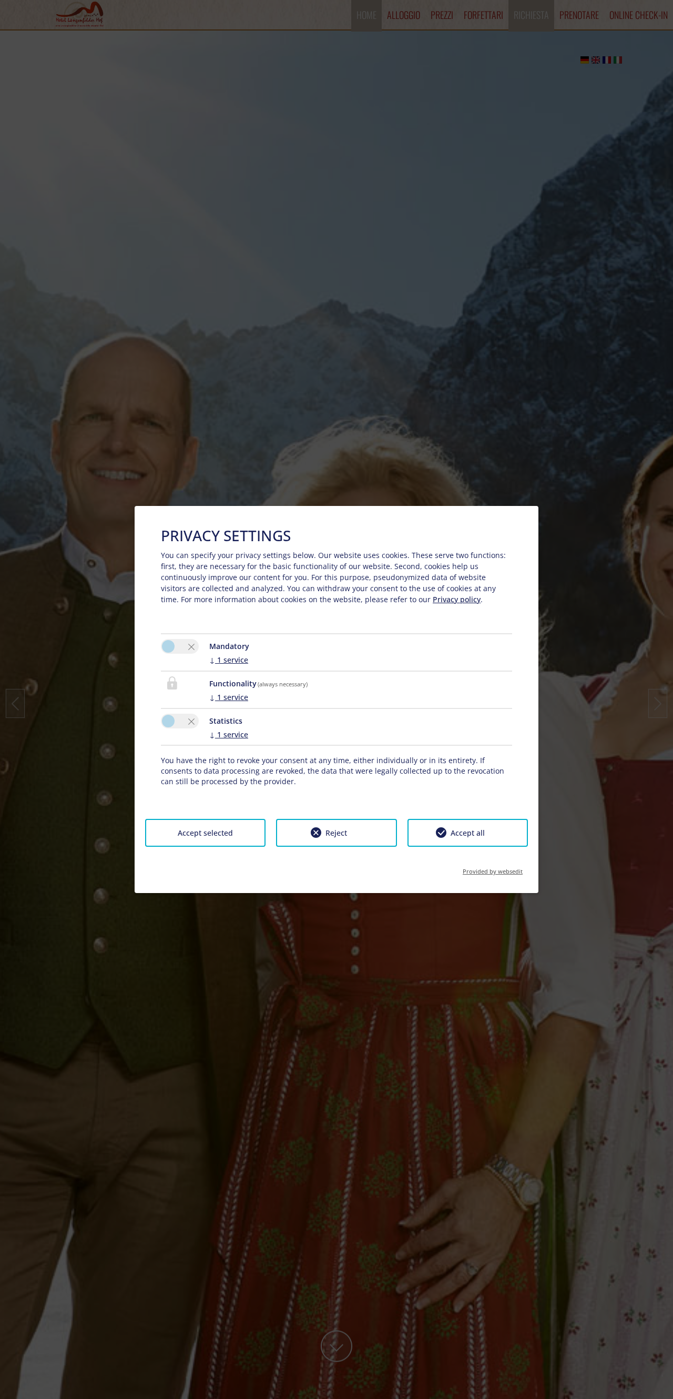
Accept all (468, 833)
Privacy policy (457, 599)
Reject (336, 833)
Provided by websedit (493, 868)
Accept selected (205, 833)
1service (228, 660)
